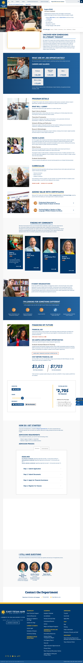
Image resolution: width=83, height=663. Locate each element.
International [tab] (45, 448)
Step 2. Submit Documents (32, 474)
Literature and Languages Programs (16, 4)
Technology (30, 610)
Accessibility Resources (49, 633)
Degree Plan (28, 4)
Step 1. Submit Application (32, 469)
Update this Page (31, 622)
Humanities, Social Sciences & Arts (32, 1)
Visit (65, 621)
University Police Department (32, 637)
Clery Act (46, 643)
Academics (17, 1)
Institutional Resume (49, 621)
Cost (65, 29)
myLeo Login (30, 628)
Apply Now (66, 618)
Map (65, 624)
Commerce (49, 19)
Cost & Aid (66, 616)
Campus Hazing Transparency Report (49, 637)
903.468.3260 (46, 597)
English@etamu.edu (56, 597)
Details (56, 29)
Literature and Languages (44, 1)
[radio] (16, 389)
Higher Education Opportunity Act (52, 645)
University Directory (13, 622)
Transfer (66, 613)
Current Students (32, 625)
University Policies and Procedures (51, 630)
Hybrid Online (63, 17)
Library (45, 624)
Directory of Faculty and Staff (71, 632)
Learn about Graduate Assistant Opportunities (45, 353)
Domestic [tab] (37, 448)
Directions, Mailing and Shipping (73, 661)
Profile (18, 266)
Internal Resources (31, 616)
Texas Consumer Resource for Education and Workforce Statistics (72, 638)
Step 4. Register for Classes (32, 486)
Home (12, 1)
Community (60, 29)
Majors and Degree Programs (51, 626)
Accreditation (47, 616)
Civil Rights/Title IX (48, 640)
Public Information (68, 629)
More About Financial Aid (38, 336)
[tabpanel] (41, 472)
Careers (51, 29)
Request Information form (42, 428)
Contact (74, 29)
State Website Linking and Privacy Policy (50, 654)
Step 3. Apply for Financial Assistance (35, 480)
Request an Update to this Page (32, 619)
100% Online (52, 17)
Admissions (69, 29)
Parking (66, 627)
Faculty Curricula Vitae (49, 618)
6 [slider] (22, 398)
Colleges (23, 1)
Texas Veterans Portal (69, 642)
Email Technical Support (33, 613)
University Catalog (31, 633)
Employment (67, 635)
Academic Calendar (48, 613)
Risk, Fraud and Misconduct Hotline (52, 651)
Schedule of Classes (46, 183)
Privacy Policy (47, 648)
